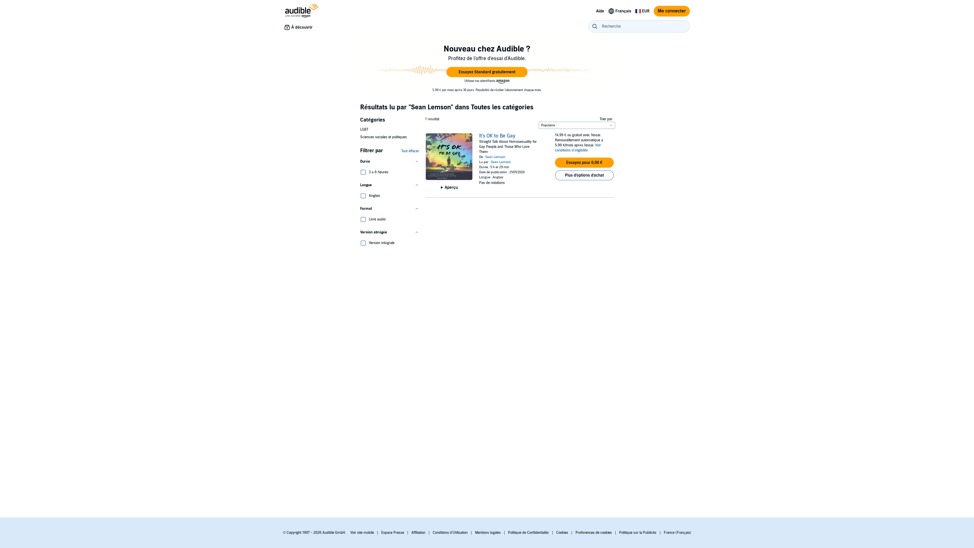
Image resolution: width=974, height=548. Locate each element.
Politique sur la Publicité (637, 532)
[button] (487, 72)
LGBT (364, 129)
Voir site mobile (362, 532)
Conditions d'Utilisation (450, 532)
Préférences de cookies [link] (594, 532)
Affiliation (418, 532)
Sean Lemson (495, 157)
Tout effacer (410, 151)
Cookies (562, 532)
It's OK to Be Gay (497, 136)
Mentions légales (488, 532)
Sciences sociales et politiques (383, 137)
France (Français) (677, 532)
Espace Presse (392, 532)
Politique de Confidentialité (528, 532)
